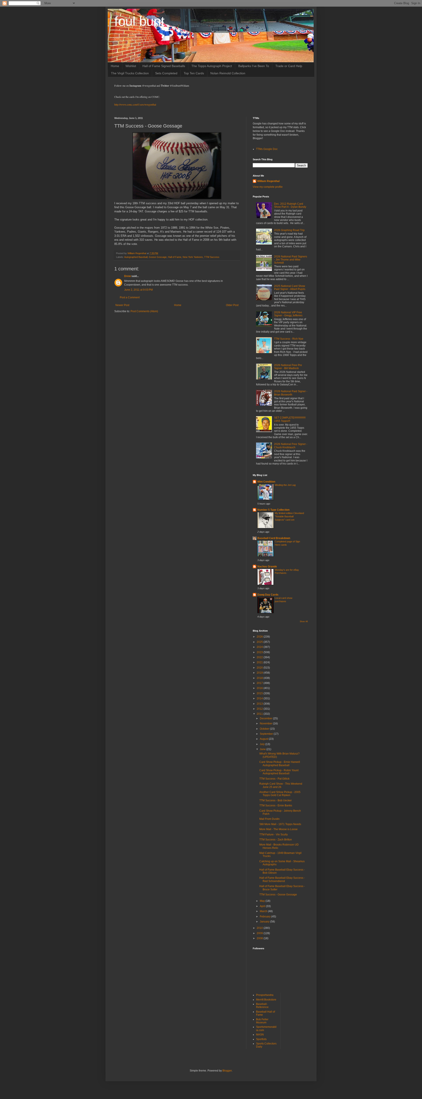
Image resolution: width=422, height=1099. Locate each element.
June (263, 749)
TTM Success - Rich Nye (288, 338)
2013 (260, 703)
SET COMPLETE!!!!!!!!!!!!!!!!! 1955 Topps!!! (290, 419)
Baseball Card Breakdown (273, 538)
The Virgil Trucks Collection (130, 73)
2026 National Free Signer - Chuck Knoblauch (290, 446)
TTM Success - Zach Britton (275, 839)
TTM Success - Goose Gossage (278, 894)
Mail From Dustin (269, 818)
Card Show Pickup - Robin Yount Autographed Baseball (278, 772)
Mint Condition (266, 481)
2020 (260, 667)
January (265, 921)
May (263, 900)
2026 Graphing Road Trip (289, 230)
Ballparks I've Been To (253, 66)
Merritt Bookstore (266, 999)
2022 (260, 657)
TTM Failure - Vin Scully (273, 834)
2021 (260, 662)
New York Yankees (193, 257)
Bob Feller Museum (262, 1021)
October (265, 728)
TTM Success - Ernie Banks (275, 805)
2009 (260, 933)
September (267, 733)
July (262, 744)
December (266, 718)
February (265, 916)
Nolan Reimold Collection (227, 73)
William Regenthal (268, 181)
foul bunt (139, 21)
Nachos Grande (267, 566)
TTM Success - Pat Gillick (274, 778)
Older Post (232, 305)
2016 (260, 688)
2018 (260, 678)
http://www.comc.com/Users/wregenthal (135, 104)
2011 (260, 713)
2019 (260, 672)
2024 (260, 647)
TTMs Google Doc (267, 149)
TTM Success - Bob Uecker (275, 800)
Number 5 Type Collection (273, 509)
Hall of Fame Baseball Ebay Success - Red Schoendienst (282, 879)
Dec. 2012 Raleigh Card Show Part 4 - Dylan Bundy (290, 205)
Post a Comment (130, 297)
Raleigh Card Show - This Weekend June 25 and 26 (280, 785)
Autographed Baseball (135, 257)
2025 (260, 641)
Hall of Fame (174, 257)
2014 (260, 698)
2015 (260, 693)
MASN (260, 1034)
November (266, 723)
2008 (260, 938)
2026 (260, 636)
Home (115, 66)
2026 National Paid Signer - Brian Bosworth (290, 393)
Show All (304, 621)
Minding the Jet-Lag (285, 485)
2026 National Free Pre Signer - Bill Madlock (288, 367)
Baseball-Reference (262, 1005)
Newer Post (122, 305)
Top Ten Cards (194, 73)
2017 (260, 683)
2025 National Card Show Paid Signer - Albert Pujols (289, 287)
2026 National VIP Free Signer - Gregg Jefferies (288, 314)
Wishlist (131, 66)
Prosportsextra (264, 995)
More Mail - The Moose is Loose (278, 829)
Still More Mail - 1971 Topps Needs (280, 824)
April (263, 906)
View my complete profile (268, 186)
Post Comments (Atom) (144, 311)
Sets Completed (166, 73)
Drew (127, 276)
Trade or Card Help (288, 66)
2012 (260, 708)
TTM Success (211, 257)
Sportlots (261, 1039)
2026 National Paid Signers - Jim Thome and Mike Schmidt (290, 259)
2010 (260, 928)
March (264, 911)
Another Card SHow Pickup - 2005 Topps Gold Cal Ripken (279, 794)
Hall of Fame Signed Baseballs (163, 66)
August (264, 738)
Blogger (227, 1070)
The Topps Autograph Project (211, 66)
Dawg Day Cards (267, 594)
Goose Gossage (158, 257)
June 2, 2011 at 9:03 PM (138, 289)
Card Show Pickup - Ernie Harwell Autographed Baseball (279, 763)
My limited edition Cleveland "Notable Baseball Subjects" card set (289, 516)
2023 (260, 652)
